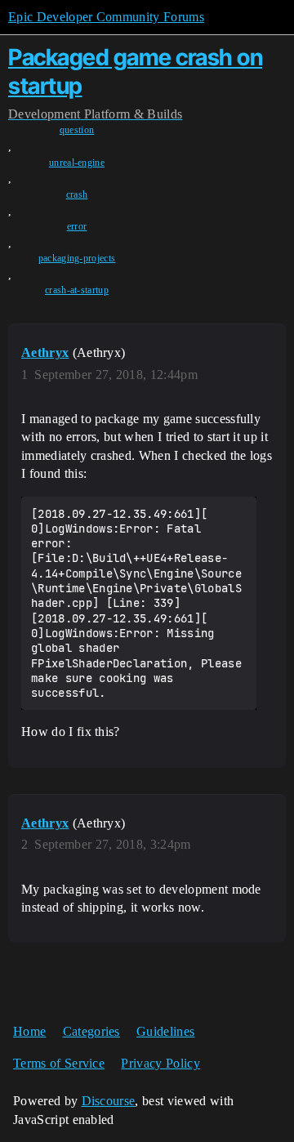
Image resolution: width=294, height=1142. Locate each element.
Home (29, 1031)
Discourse (109, 1101)
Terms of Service (59, 1063)
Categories (91, 1031)
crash (77, 194)
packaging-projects (77, 258)
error (77, 226)
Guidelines (165, 1031)
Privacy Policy (160, 1063)
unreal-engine (77, 162)
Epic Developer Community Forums (106, 17)
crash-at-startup (77, 290)
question (77, 130)
